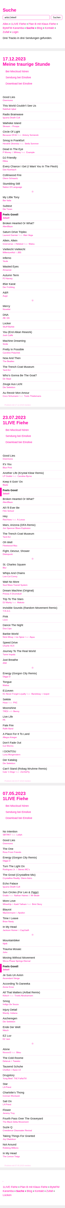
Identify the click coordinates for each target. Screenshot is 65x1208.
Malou (32, 244)
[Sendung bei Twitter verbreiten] (52, 90)
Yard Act (7, 370)
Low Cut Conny (10, 576)
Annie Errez (8, 987)
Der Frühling (9, 287)
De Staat (7, 379)
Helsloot (19, 244)
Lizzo (5, 620)
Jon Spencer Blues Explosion (17, 528)
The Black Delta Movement (16, 1122)
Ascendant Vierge (11, 978)
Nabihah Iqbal (9, 109)
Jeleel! (6, 218)
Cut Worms (8, 746)
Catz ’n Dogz (9, 772)
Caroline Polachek (11, 353)
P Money (7, 152)
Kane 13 (17, 1070)
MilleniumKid (9, 252)
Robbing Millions (10, 1148)
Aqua (32, 637)
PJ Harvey (8, 278)
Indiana (13, 1013)
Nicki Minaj (8, 637)
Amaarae (7, 270)
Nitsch (6, 1030)
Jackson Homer (10, 930)
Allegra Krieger (10, 737)
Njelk (5, 943)
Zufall (6, 32)
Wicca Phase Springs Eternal (16, 961)
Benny (16, 711)
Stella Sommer (32, 144)
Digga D (6, 676)
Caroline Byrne (25, 476)
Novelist (6, 309)
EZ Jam (6, 1039)
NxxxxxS (7, 1052)
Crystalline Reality (11, 878)
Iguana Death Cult (11, 118)
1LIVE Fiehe (18, 23)
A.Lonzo (21, 520)
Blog (39, 27)
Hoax (5, 702)
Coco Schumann (11, 396)
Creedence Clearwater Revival (17, 1130)
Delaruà (6, 1061)
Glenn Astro (26, 878)
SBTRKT (7, 835)
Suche (9, 10)
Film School (8, 511)
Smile (5, 344)
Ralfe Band (8, 729)
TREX (5, 711)
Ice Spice (20, 637)
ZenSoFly (25, 772)
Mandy (6, 1013)
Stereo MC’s (24, 869)
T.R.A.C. (7, 611)
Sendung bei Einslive (18, 77)
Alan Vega (28, 235)
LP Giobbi (7, 476)
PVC (15, 702)
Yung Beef (8, 1078)
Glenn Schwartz (10, 178)
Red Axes (7, 520)
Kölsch (6, 996)
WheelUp (7, 904)
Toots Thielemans (32, 396)
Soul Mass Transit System (15, 585)
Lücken (7, 1195)
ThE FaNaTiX (20, 1078)
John (5, 952)
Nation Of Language (12, 187)
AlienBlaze (8, 226)
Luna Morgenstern (11, 755)
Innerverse (8, 244)
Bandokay (36, 694)
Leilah (19, 835)
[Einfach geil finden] (13, 90)
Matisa (6, 685)
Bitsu (18, 1052)
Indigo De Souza (11, 1004)
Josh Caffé (8, 335)
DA (8, 318)
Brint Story (37, 904)
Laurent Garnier (10, 235)
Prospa (15, 126)
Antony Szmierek (30, 135)
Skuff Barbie (8, 327)
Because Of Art (10, 135)
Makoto (20, 602)
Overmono (8, 100)
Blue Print (7, 468)
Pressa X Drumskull (12, 594)
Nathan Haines (21, 895)
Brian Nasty (8, 921)
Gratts (6, 895)
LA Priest (7, 1087)
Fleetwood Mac (10, 546)
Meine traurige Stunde (26, 64)
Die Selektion (9, 387)
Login (15, 32)
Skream (6, 126)
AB (4, 318)
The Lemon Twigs (11, 1156)
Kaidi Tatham (20, 904)
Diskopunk (8, 554)
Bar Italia (7, 200)
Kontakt (49, 27)
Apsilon (21, 913)
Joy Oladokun (9, 1139)
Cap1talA (24, 930)
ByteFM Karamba (13, 27)
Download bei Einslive (18, 83)
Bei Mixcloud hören (17, 71)
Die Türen (7, 209)
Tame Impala (9, 654)
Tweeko (16, 1061)
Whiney (17, 152)
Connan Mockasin (11, 1096)
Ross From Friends (12, 852)
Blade (5, 485)
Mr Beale (35, 895)
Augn (5, 296)
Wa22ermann (9, 913)
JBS (19, 252)
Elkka (5, 161)
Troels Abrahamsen (24, 996)
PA (4, 720)
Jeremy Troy (9, 1113)
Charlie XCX (8, 646)
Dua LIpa (7, 628)
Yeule (5, 261)
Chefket (6, 1070)
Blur (4, 568)
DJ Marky (7, 602)
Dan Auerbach (9, 170)
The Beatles (8, 361)
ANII (5, 663)
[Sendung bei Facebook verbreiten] (32, 90)
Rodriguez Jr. (9, 869)
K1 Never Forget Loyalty (14, 694)
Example (30, 152)
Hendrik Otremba (11, 144)
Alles (6, 23)
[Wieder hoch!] (3, 1180)
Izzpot (46, 694)
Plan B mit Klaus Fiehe (42, 23)
